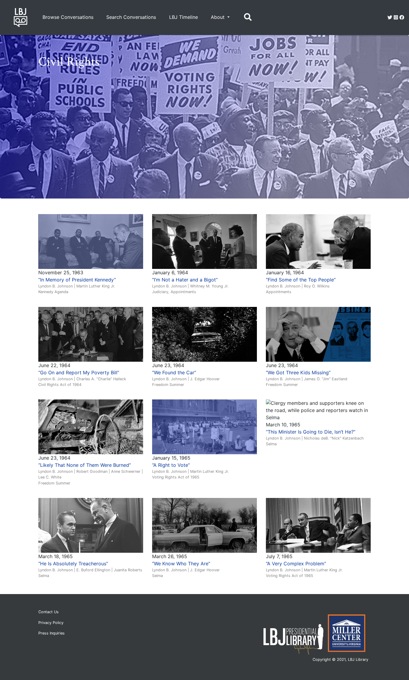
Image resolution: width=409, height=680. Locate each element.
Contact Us (48, 612)
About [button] (218, 17)
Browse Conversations (68, 17)
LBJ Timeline (183, 17)
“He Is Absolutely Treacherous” (73, 564)
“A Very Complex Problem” (296, 564)
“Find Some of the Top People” (301, 280)
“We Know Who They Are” (181, 564)
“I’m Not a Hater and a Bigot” (185, 280)
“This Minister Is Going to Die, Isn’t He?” (310, 432)
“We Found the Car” (174, 372)
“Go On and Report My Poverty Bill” (78, 372)
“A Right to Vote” (171, 465)
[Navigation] (248, 17)
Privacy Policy (50, 622)
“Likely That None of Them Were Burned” (84, 465)
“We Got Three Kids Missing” (298, 372)
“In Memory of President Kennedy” (77, 280)
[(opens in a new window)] (389, 17)
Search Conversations (131, 17)
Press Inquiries (51, 633)
